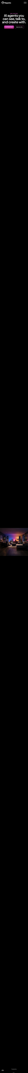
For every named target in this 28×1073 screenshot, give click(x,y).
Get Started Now (9, 27)
